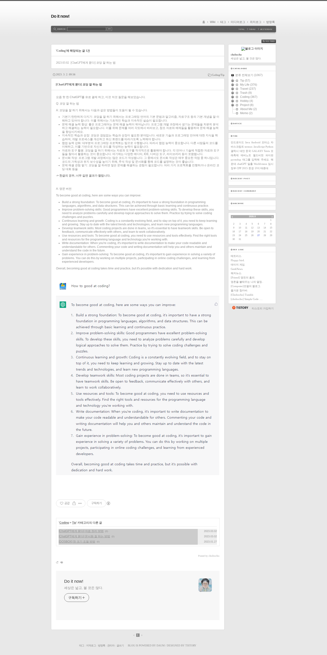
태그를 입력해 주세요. (256, 159)
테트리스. (236, 256)
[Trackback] (57, 562)
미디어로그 (238, 22)
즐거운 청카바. (239, 290)
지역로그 (91, 645)
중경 (251, 168)
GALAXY (257, 151)
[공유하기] (74, 503)
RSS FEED (272, 41)
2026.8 (252, 216)
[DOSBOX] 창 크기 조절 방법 (77, 541)
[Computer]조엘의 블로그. (246, 286)
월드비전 (258, 155)
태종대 (264, 168)
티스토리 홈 (240, 307)
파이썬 (269, 155)
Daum (161, 645)
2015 (245, 168)
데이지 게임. (238, 264)
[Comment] (61, 562)
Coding (64, 522)
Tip (74, 522)
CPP (239, 168)
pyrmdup (236, 159)
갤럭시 (235, 151)
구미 (257, 168)
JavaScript (259, 146)
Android (255, 142)
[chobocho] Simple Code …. (247, 299)
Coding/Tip (218, 74)
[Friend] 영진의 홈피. (243, 277)
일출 (250, 163)
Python (269, 146)
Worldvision (260, 163)
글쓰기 (120, 645)
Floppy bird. (238, 260)
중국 (248, 151)
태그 (223, 22)
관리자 (110, 645)
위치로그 (255, 22)
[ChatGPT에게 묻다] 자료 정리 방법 (81, 531)
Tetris (267, 151)
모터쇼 (266, 142)
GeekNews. (237, 268)
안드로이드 (237, 142)
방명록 (270, 22)
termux (249, 146)
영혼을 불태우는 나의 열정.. (247, 281)
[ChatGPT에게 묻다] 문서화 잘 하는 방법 (84, 536)
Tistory (190, 645)
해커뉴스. (236, 273)
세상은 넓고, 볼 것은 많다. (83, 588)
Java (247, 142)
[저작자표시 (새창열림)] (108, 503)
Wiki (212, 22)
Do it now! (60, 16)
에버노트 (246, 155)
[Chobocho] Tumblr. (242, 294)
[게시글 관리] (80, 503)
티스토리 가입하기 (263, 308)
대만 (242, 151)
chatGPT (242, 163)
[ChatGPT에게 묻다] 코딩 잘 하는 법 (93, 62)
